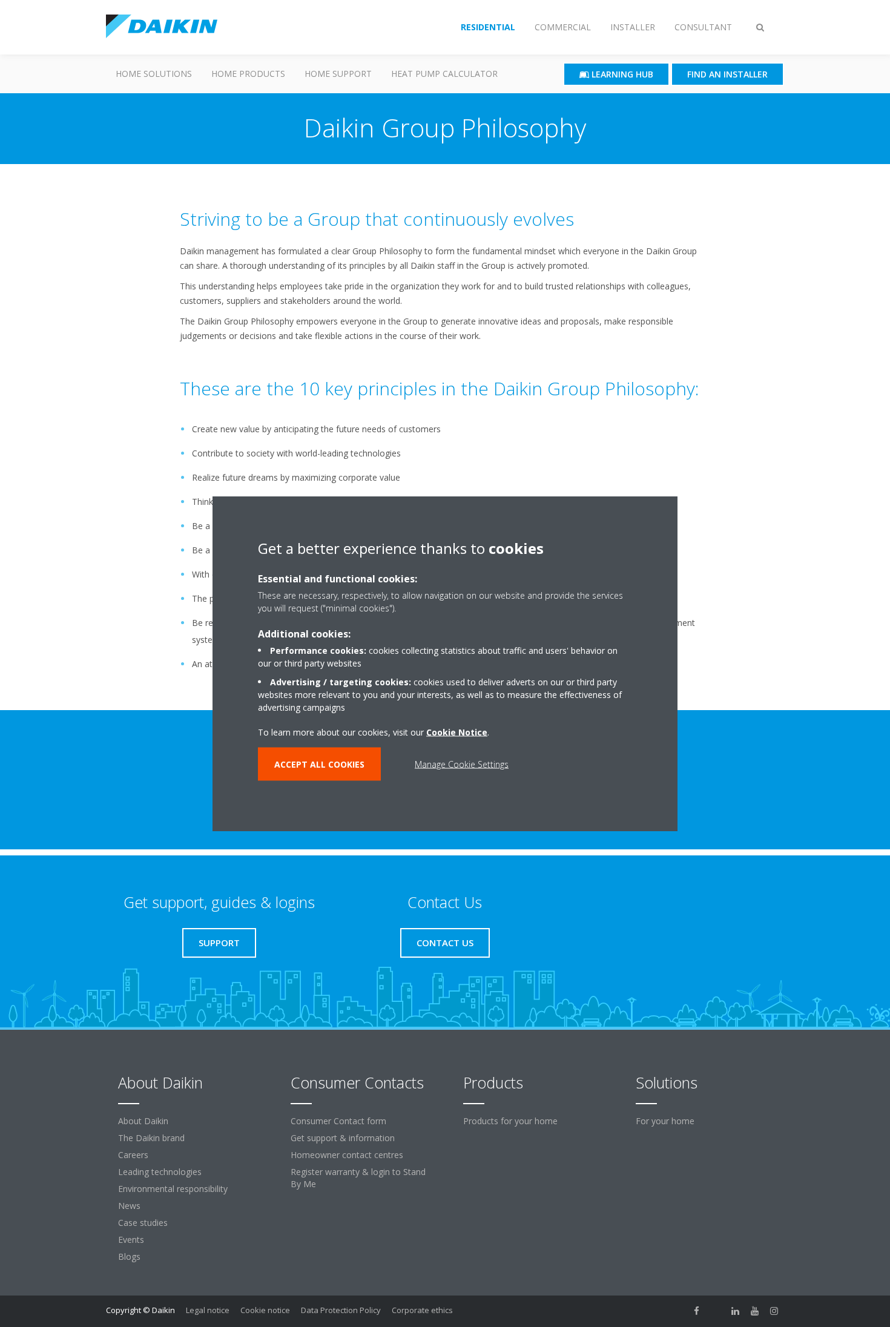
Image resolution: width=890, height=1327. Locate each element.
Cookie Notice (456, 732)
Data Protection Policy (341, 1310)
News (129, 1205)
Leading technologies (160, 1171)
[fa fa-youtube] (755, 1311)
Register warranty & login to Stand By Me (358, 1178)
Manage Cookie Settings (462, 764)
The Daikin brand (151, 1138)
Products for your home (510, 1121)
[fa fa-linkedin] (735, 1311)
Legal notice (207, 1310)
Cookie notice (265, 1310)
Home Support (338, 73)
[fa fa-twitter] (716, 1311)
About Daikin (143, 1121)
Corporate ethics (422, 1310)
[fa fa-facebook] (697, 1311)
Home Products (248, 73)
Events (131, 1239)
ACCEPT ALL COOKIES (319, 764)
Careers (133, 1155)
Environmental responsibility (173, 1188)
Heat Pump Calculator (444, 73)
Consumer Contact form (338, 1121)
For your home (665, 1121)
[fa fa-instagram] (774, 1311)
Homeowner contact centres (347, 1155)
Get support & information (343, 1138)
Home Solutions (154, 73)
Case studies (143, 1222)
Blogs (129, 1256)
